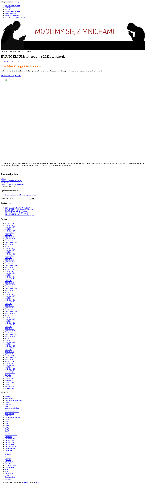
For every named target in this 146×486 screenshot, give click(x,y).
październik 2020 (11, 357)
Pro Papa (8, 9)
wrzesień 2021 (10, 336)
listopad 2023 (9, 286)
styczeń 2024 (9, 283)
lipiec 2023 (9, 294)
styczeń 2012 (9, 386)
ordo (6, 456)
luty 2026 (8, 235)
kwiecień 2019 (10, 377)
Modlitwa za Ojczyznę (12, 11)
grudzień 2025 (10, 238)
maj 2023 (8, 298)
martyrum (8, 450)
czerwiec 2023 (10, 296)
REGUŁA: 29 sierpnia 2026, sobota (17, 207)
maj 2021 (8, 344)
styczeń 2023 (9, 306)
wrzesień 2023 (10, 290)
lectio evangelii (10, 440)
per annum (8, 463)
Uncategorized (10, 477)
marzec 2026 (9, 233)
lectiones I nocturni (11, 446)
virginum (8, 479)
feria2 (7, 421)
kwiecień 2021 (10, 346)
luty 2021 (8, 350)
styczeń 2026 (9, 237)
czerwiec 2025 (10, 250)
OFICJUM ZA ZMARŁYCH (15, 17)
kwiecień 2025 (10, 254)
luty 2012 (8, 384)
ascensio (8, 404)
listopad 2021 (9, 332)
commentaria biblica (12, 408)
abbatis (7, 396)
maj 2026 (8, 229)
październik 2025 (11, 242)
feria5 (7, 427)
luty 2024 (8, 281)
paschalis (8, 458)
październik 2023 (11, 288)
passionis (8, 460)
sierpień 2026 (9, 223)
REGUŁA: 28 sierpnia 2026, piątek (17, 213)
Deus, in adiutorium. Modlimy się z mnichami (20, 195)
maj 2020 (8, 367)
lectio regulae (9, 444)
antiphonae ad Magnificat (13, 400)
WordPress (25, 482)
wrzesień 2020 (10, 359)
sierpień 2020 (9, 361)
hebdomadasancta (11, 435)
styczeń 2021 (9, 352)
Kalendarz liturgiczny (12, 15)
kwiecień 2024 (10, 277)
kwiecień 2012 (10, 380)
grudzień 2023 (10, 285)
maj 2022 (8, 321)
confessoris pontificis (12, 412)
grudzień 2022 (10, 308)
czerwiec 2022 (10, 319)
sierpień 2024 (9, 269)
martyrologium (10, 448)
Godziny (8, 8)
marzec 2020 (9, 371)
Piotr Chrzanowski (13, 62)
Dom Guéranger (10, 13)
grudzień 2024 (10, 261)
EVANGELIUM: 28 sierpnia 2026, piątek (19, 215)
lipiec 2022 (9, 317)
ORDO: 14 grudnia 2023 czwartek (12, 183)
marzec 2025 (9, 256)
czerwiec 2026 (10, 227)
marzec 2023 (9, 302)
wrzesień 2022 (10, 313)
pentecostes (9, 462)
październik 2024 (11, 265)
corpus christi (9, 414)
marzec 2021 (9, 348)
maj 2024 (8, 275)
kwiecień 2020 (10, 369)
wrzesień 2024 (10, 267)
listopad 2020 (9, 355)
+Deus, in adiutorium (21, 2)
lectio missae (9, 442)
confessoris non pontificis (13, 410)
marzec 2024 (9, 279)
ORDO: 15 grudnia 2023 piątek (11, 180)
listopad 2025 (9, 240)
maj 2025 (8, 252)
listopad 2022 (9, 309)
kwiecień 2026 (10, 231)
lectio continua (10, 439)
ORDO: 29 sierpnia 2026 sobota (16, 211)
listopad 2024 (9, 263)
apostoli (7, 402)
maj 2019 (8, 375)
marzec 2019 (9, 378)
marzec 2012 (9, 382)
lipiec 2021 (9, 340)
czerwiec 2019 (10, 373)
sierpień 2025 (9, 246)
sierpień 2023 (9, 292)
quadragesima (9, 467)
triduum (7, 475)
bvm (6, 406)
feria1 (7, 419)
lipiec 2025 (9, 248)
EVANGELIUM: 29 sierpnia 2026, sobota (19, 209)
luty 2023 (8, 304)
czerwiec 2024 (10, 273)
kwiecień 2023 (10, 300)
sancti (7, 469)
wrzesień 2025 (10, 244)
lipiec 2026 (9, 225)
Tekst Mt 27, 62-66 (11, 75)
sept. (6, 471)
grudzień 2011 (10, 388)
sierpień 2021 (9, 338)
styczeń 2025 (9, 260)
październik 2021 (11, 334)
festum (7, 433)
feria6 (7, 429)
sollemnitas (9, 473)
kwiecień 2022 (10, 323)
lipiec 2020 (9, 363)
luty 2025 (8, 258)
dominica (8, 416)
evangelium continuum (8, 170)
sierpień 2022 (9, 315)
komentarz (8, 437)
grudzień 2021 (10, 331)
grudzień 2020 (10, 354)
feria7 (7, 431)
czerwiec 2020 (10, 365)
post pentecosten (10, 465)
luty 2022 (8, 327)
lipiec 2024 (9, 271)
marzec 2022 (9, 325)
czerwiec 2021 (10, 342)
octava (7, 452)
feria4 (7, 425)
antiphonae (9, 398)
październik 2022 (11, 311)
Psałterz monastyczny (12, 6)
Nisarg (37, 482)
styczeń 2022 (9, 329)
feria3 (7, 423)
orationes (8, 454)
